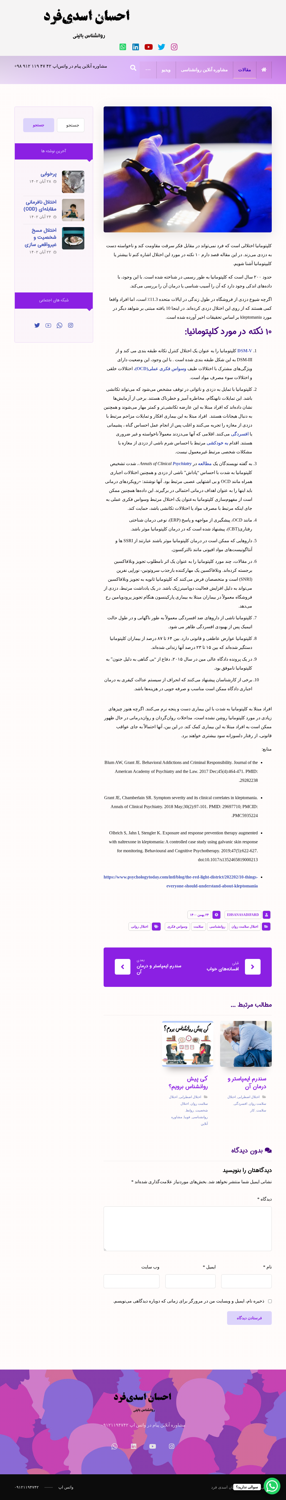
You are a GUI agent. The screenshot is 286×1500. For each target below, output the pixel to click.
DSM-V (244, 350)
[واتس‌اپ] (122, 46)
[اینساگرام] (70, 325)
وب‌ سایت (150, 1267)
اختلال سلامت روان (245, 926)
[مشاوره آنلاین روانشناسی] (87, 23)
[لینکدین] (135, 46)
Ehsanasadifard (243, 915)
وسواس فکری (177, 926)
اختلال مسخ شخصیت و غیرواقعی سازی (40, 237)
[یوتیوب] (148, 46)
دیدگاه (264, 1199)
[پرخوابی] (73, 182)
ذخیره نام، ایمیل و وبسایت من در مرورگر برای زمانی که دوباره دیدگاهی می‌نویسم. (188, 1301)
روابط (190, 1110)
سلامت (198, 926)
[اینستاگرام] (174, 46)
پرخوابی (48, 174)
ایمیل (209, 1267)
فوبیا (187, 1117)
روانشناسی (217, 926)
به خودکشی (217, 443)
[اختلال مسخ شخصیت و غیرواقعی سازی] (73, 238)
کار (252, 1110)
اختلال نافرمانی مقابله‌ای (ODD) (39, 205)
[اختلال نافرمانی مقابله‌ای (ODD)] (73, 210)
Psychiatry (182, 463)
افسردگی (240, 434)
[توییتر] (37, 325)
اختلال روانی (139, 926)
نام (267, 1267)
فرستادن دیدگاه (249, 1318)
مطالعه (205, 463)
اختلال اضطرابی (248, 1097)
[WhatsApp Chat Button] (272, 1486)
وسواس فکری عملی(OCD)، (160, 368)
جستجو (38, 125)
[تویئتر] (161, 46)
